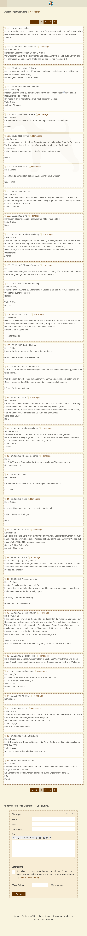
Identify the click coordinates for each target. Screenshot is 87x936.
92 (8, 557)
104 (8, 234)
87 (8, 696)
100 (8, 345)
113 (8, 28)
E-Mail (14, 824)
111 (8, 68)
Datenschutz (17, 867)
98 (8, 397)
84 (8, 760)
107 (8, 167)
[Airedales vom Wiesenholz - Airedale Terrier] (51, 3)
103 (8, 265)
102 (8, 284)
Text (13, 834)
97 (8, 428)
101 (8, 314)
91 (8, 579)
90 (8, 613)
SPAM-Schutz (18, 885)
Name (14, 819)
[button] (13, 837)
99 (8, 367)
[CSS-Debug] (86, 935)
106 (8, 191)
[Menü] (3, 3)
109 (8, 114)
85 (8, 736)
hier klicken (35, 12)
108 (8, 136)
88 (8, 671)
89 (8, 656)
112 (8, 47)
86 (8, 708)
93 (8, 530)
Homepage (45, 47)
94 (8, 499)
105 (8, 216)
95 (8, 474)
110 (8, 87)
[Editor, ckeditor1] (43, 848)
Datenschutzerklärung (29, 877)
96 (8, 456)
